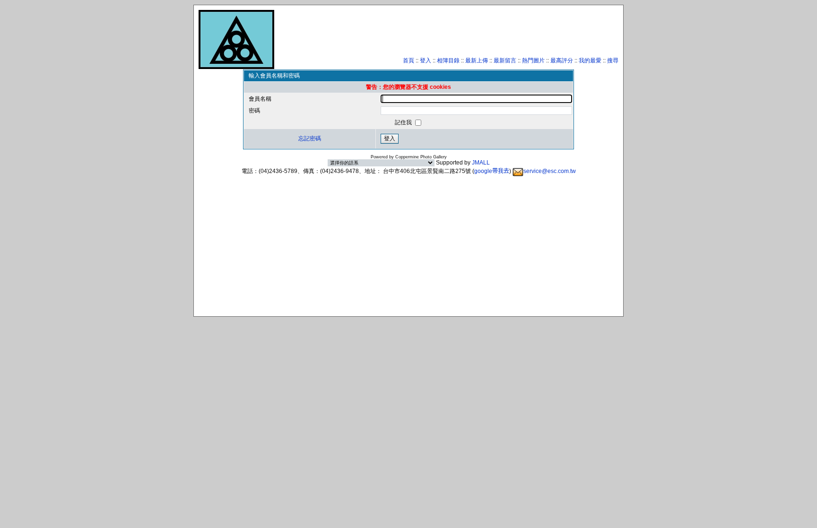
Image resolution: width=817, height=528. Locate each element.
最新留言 (505, 60)
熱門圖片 (533, 60)
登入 (425, 60)
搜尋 (612, 60)
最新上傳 (476, 60)
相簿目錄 (448, 60)
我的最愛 (590, 60)
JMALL (481, 162)
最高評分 (561, 60)
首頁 (408, 60)
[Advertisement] (446, 35)
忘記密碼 (309, 138)
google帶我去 (491, 171)
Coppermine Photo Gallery (421, 157)
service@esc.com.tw (549, 171)
